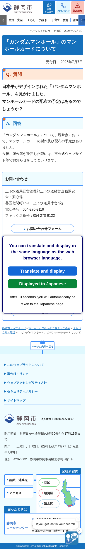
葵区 (47, 482)
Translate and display (42, 270)
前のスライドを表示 (3, 20)
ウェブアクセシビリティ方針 (27, 382)
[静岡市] (17, 8)
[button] (49, 7)
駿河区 (48, 493)
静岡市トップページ (14, 328)
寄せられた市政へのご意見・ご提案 (49, 328)
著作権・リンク (18, 373)
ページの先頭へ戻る (42, 346)
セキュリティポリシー (22, 391)
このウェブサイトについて (25, 364)
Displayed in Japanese (42, 283)
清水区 (48, 503)
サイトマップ (16, 400)
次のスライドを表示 (81, 20)
